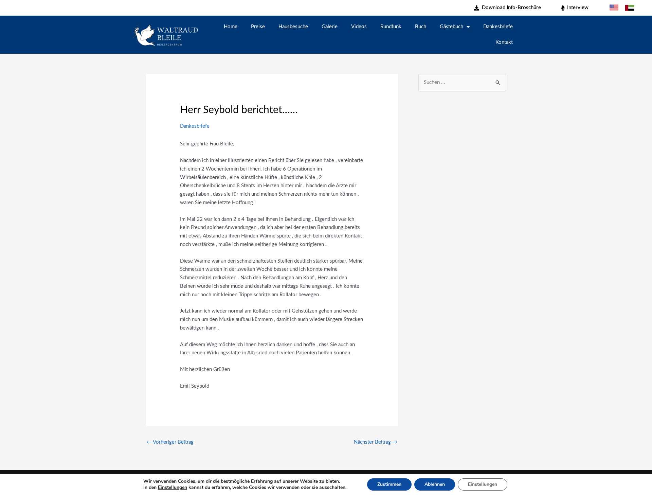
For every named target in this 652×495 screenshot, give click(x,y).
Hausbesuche (293, 26)
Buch (420, 26)
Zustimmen (389, 484)
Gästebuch (451, 26)
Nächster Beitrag (375, 442)
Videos (359, 26)
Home (230, 26)
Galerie (330, 26)
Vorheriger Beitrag (170, 442)
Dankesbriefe (498, 26)
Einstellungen (172, 487)
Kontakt (504, 42)
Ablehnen (434, 484)
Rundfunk (390, 26)
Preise (258, 26)
